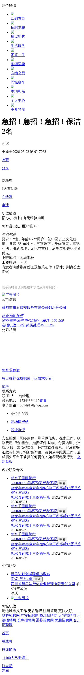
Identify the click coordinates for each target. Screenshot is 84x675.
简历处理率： (40, 325)
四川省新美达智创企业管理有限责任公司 (43, 584)
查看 (43, 400)
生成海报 (76, 640)
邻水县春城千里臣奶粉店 (30, 497)
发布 (5, 671)
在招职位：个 (14, 325)
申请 (62, 483)
